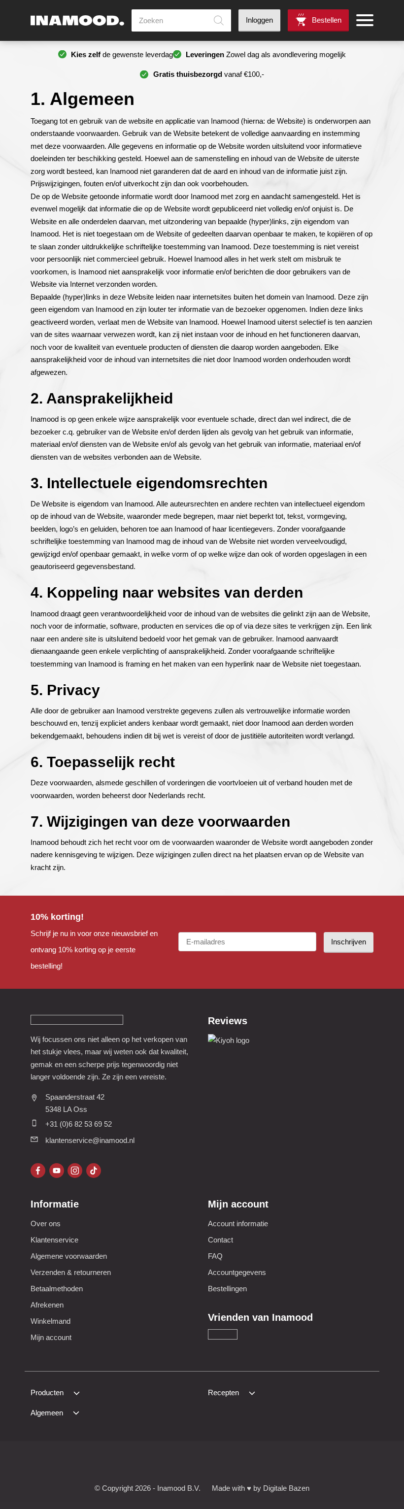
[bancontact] (190, 1463)
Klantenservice (54, 1240)
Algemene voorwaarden (69, 1256)
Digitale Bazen (286, 1488)
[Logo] (77, 20)
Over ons (46, 1223)
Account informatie (238, 1223)
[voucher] (262, 1463)
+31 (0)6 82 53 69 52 (78, 1124)
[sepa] (238, 1463)
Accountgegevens (237, 1272)
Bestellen (326, 20)
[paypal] (214, 1463)
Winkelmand (50, 1321)
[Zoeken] (218, 20)
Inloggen (259, 20)
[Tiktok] (93, 1170)
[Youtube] (56, 1170)
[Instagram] (74, 1170)
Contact (220, 1240)
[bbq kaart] (286, 1463)
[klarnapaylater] (142, 1463)
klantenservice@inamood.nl (90, 1140)
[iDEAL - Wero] (118, 1463)
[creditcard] (166, 1463)
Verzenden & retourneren (71, 1272)
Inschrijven (348, 942)
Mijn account (51, 1337)
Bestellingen (227, 1288)
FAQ (215, 1256)
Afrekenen (47, 1305)
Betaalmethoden (57, 1288)
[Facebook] (38, 1170)
